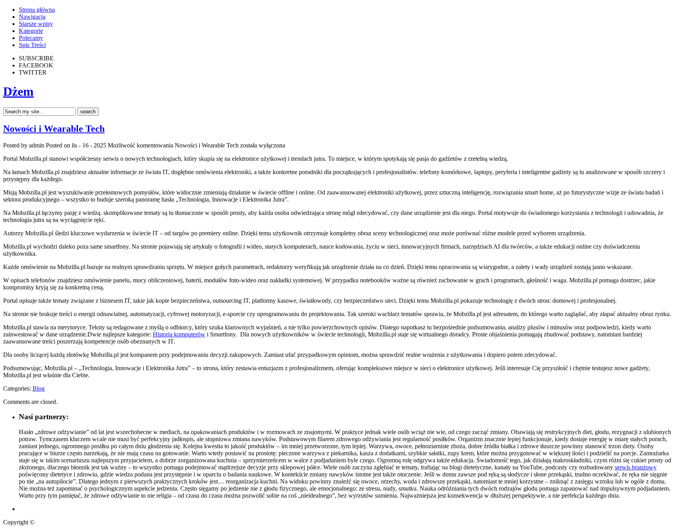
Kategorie (31, 30)
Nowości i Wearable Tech (54, 129)
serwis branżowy (636, 467)
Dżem (18, 91)
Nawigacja (32, 16)
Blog (39, 388)
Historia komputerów (179, 334)
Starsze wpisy (36, 23)
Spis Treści (32, 45)
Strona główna (37, 9)
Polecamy (31, 38)
